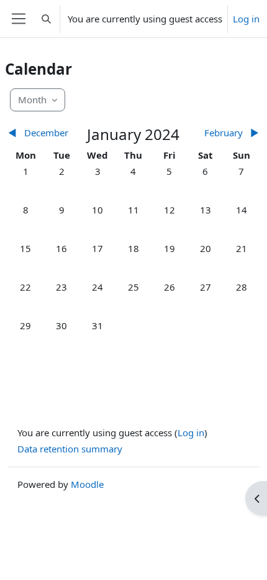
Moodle (87, 484)
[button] (46, 18)
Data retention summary (69, 448)
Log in (246, 18)
